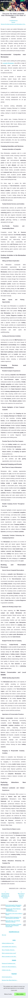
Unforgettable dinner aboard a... (9, 946)
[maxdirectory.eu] (14, 5)
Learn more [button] (14, 990)
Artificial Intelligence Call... (8, 943)
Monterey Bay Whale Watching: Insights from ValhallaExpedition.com (13, 909)
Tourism (13, 22)
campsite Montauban (8, 63)
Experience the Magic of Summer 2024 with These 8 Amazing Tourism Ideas (13, 925)
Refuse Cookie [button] (8, 994)
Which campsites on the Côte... (9, 956)
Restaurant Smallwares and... (9, 963)
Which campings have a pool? (9, 953)
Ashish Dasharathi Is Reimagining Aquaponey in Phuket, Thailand (13, 906)
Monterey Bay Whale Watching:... (10, 980)
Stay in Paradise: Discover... (8, 949)
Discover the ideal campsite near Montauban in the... (13, 24)
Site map (4, 934)
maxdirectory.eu (14, 20)
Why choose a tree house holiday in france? (21, 895)
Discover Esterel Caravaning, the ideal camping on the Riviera (5, 895)
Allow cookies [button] (20, 994)
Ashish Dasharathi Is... (7, 976)
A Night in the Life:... (6, 970)
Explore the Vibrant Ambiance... (9, 966)
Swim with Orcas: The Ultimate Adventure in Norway (13, 921)
